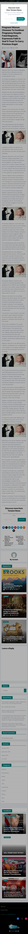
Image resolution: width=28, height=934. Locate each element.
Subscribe (20, 18)
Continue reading (14, 22)
